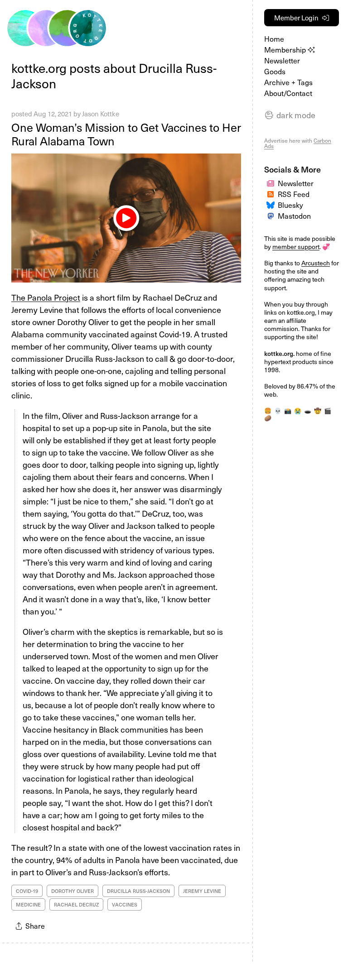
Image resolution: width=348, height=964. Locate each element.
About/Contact (288, 92)
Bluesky (290, 204)
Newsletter (282, 60)
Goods (274, 71)
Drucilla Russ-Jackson (138, 891)
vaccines (124, 904)
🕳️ (307, 410)
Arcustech (315, 263)
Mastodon (294, 215)
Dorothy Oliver (72, 891)
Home (274, 38)
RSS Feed (293, 193)
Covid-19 (27, 891)
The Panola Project (45, 297)
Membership (286, 49)
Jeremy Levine (202, 891)
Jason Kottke (100, 114)
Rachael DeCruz (76, 904)
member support (295, 246)
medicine (28, 904)
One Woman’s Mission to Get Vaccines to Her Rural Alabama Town (126, 134)
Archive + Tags (288, 82)
